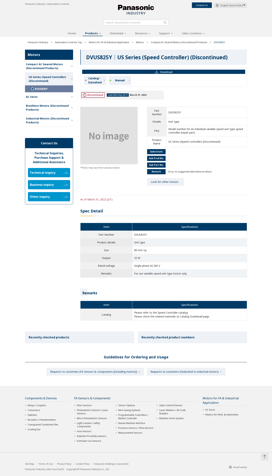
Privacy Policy (64, 464)
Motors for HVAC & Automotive (221, 414)
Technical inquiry (42, 173)
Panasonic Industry (38, 42)
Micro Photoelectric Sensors (92, 418)
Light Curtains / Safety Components (88, 425)
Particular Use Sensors (89, 440)
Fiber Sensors (84, 405)
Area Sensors (84, 431)
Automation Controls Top (68, 42)
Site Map (29, 464)
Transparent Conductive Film (43, 424)
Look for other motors (164, 182)
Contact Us (202, 5)
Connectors (34, 410)
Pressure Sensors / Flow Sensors (135, 428)
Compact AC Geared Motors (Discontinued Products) (179, 42)
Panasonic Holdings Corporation (111, 464)
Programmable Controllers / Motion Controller (133, 416)
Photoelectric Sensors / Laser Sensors (92, 412)
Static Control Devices (170, 405)
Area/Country (240, 467)
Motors (140, 42)
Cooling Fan (34, 429)
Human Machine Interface (131, 423)
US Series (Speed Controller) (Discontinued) (47, 79)
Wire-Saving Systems (129, 410)
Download (116, 33)
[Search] (165, 22)
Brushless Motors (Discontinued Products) (47, 107)
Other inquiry (40, 197)
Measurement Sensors (130, 432)
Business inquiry (42, 185)
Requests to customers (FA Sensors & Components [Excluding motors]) (93, 371)
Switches (32, 415)
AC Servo (32, 97)
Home (72, 33)
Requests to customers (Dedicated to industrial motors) (184, 371)
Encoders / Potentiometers (42, 419)
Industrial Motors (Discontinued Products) (47, 120)
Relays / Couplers (37, 405)
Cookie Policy (82, 464)
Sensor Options (126, 405)
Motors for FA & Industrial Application (109, 42)
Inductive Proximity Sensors (91, 436)
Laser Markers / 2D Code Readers (172, 412)
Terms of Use (45, 464)
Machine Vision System (171, 418)
